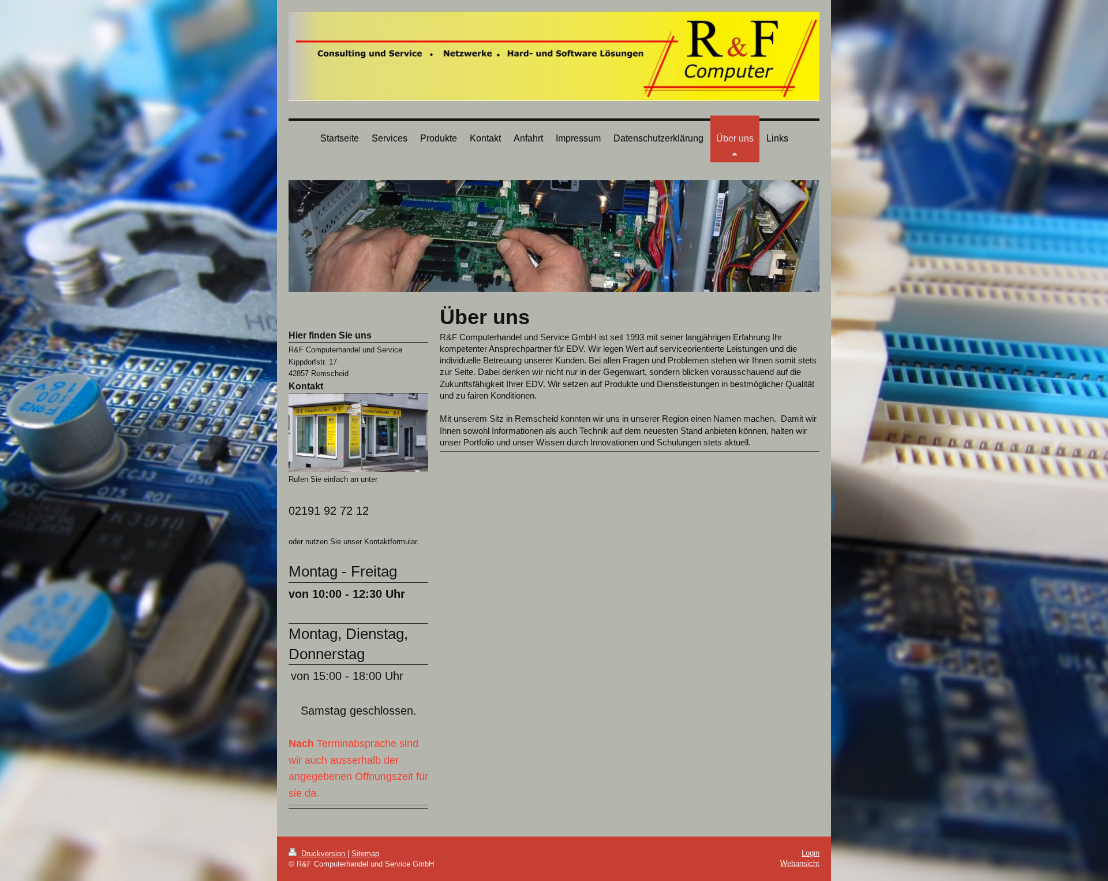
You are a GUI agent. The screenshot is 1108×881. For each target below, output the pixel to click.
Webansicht (799, 863)
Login (810, 853)
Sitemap (365, 853)
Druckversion (323, 853)
